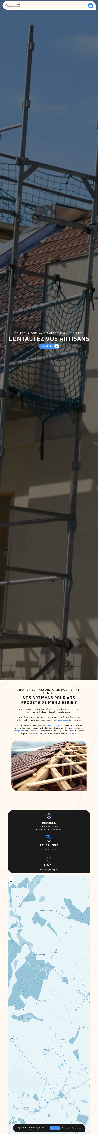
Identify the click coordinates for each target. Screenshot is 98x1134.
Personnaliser (76, 1128)
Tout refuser (66, 1128)
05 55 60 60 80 (49, 849)
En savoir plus (47, 346)
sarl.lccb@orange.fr (49, 869)
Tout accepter (55, 1128)
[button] (11, 878)
